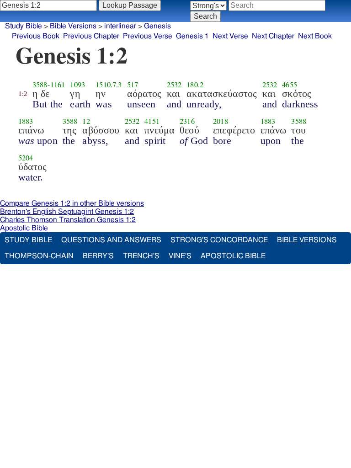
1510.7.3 (109, 85)
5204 (25, 158)
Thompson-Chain (39, 256)
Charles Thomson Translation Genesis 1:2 (68, 219)
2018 (220, 121)
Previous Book (35, 36)
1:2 (22, 93)
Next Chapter (273, 36)
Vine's (180, 256)
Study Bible (23, 26)
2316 (187, 121)
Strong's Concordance (219, 240)
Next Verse (230, 36)
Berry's (98, 256)
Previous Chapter (91, 36)
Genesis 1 (192, 36)
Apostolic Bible (24, 228)
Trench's (141, 256)
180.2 (194, 85)
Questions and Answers (111, 240)
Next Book (315, 36)
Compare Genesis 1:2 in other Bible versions (72, 203)
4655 (289, 85)
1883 (25, 121)
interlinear (120, 26)
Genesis (157, 26)
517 (132, 85)
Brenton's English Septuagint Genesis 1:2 (67, 211)
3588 (40, 85)
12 (86, 121)
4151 (152, 121)
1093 (77, 85)
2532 (174, 85)
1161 (57, 85)
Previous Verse (147, 36)
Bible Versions (73, 26)
